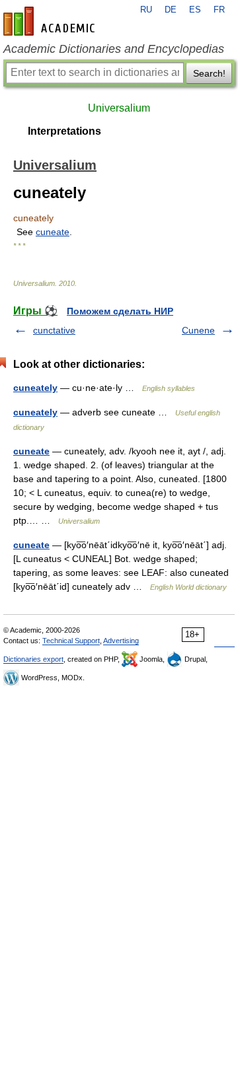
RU (146, 10)
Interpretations (64, 131)
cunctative (54, 330)
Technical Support (71, 641)
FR (219, 10)
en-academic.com (51, 21)
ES (195, 10)
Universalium (119, 108)
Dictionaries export (33, 659)
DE (171, 10)
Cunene (198, 330)
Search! (209, 73)
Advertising (121, 641)
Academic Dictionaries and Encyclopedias (113, 48)
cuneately (35, 387)
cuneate (52, 232)
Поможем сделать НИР (120, 311)
